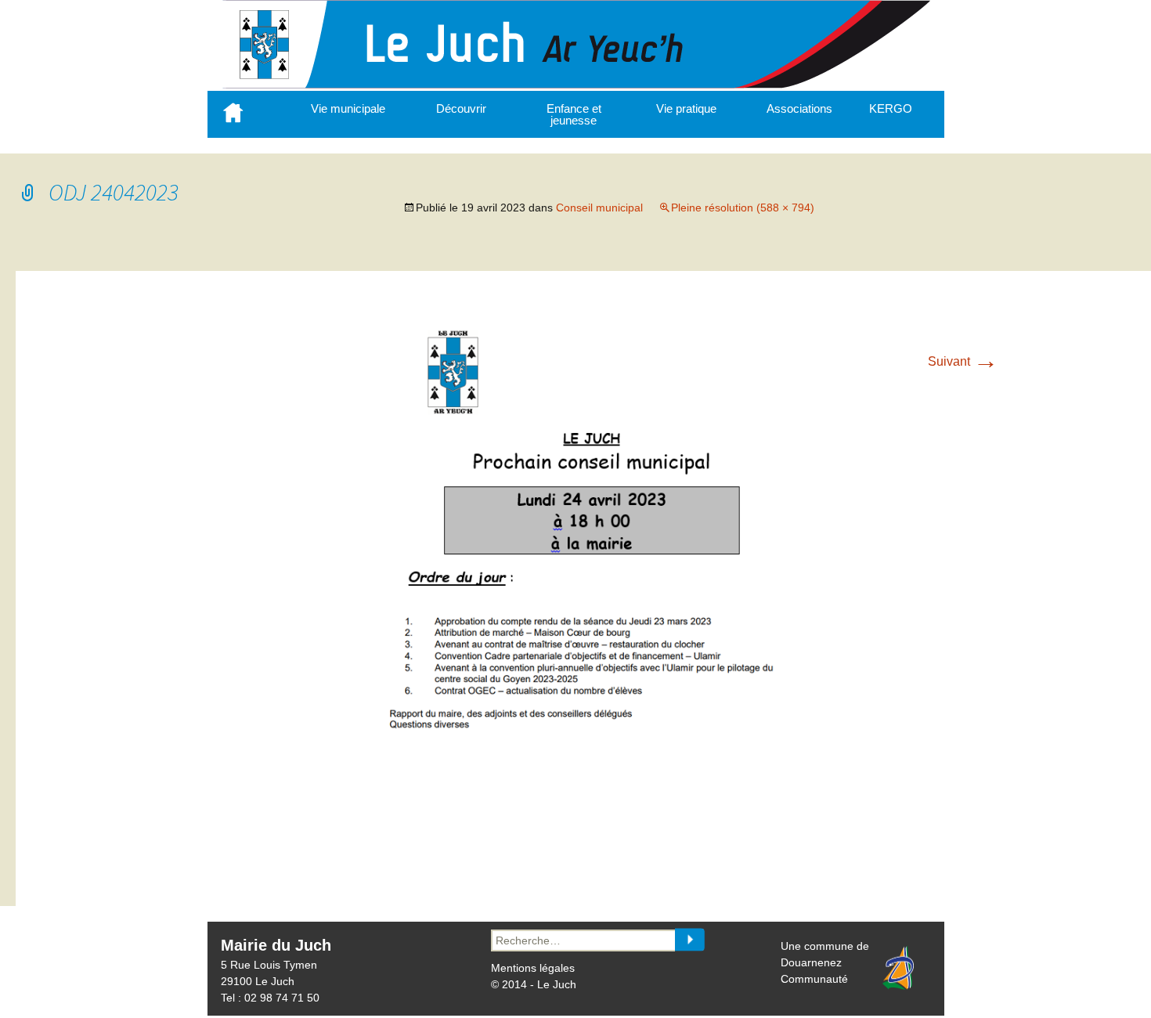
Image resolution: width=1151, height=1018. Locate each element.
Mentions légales (533, 968)
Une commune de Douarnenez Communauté (825, 962)
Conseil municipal (599, 207)
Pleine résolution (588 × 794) (742, 207)
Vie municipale (348, 108)
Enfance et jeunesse (574, 114)
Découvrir (461, 108)
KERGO (890, 108)
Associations (799, 108)
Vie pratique (686, 108)
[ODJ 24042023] (591, 865)
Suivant (963, 361)
